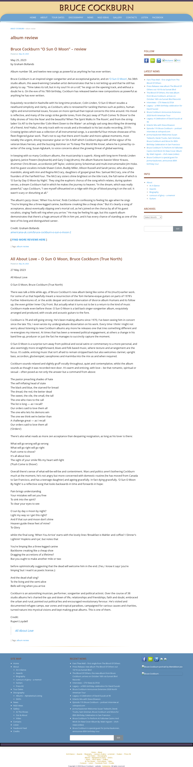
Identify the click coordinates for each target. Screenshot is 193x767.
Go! (177, 228)
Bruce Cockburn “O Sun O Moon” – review (48, 49)
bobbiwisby (106, 766)
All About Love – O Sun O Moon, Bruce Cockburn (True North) (66, 258)
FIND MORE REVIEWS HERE (29, 239)
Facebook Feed (20, 728)
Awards (152, 189)
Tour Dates (58, 17)
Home (33, 17)
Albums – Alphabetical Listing (29, 695)
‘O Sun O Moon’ (118, 79)
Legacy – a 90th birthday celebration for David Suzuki (96, 686)
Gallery (117, 17)
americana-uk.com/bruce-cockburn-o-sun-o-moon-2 (41, 232)
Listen (144, 17)
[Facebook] (146, 60)
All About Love (24, 631)
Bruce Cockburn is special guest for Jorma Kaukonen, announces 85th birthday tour (162, 160)
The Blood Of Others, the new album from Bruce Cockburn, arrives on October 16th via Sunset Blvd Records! (164, 95)
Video (18, 718)
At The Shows (22, 712)
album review (23, 246)
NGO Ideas (103, 17)
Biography (154, 192)
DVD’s (18, 699)
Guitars (152, 198)
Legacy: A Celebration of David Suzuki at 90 (92, 695)
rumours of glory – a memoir (162, 195)
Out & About (21, 715)
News (90, 17)
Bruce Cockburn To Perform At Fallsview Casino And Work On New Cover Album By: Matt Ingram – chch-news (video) (164, 150)
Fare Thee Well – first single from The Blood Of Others (96, 663)
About (43, 17)
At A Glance (154, 185)
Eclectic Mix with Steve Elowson (161, 125)
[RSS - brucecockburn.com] (177, 60)
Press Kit (20, 686)
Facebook (157, 17)
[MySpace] (168, 60)
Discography (76, 17)
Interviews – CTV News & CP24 (160, 102)
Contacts (131, 17)
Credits (16, 731)
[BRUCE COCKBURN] (96, 7)
